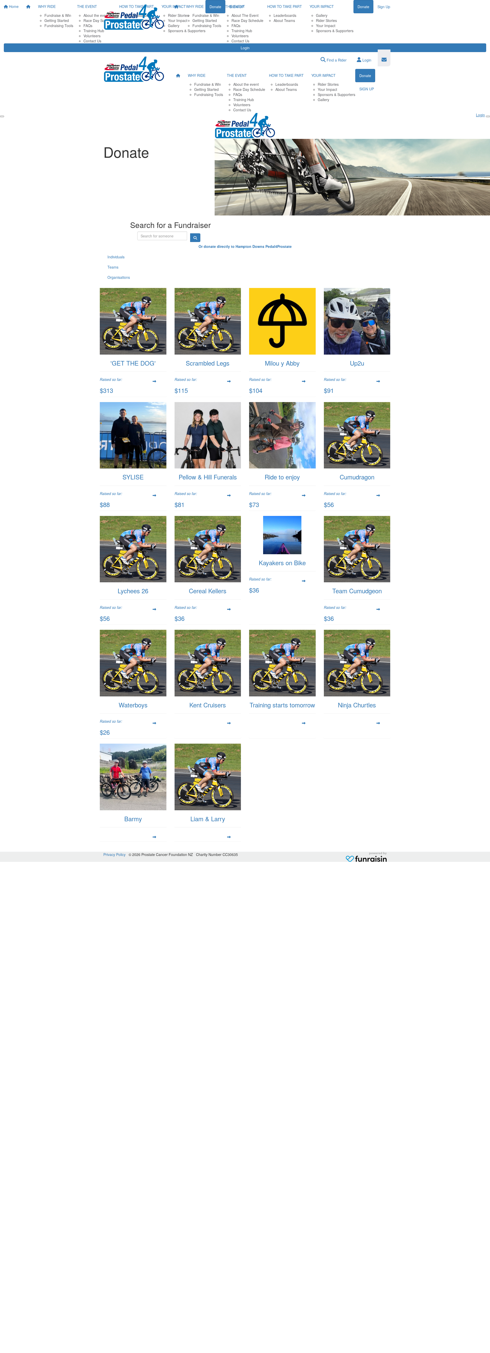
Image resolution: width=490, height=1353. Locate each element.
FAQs (235, 25)
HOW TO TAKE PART (284, 6)
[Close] (488, 116)
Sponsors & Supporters (334, 30)
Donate (363, 6)
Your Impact (325, 25)
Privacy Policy (114, 854)
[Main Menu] (2, 116)
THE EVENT (235, 6)
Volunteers (240, 35)
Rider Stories (326, 20)
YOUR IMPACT (322, 6)
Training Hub (241, 30)
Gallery (321, 15)
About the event (246, 84)
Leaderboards (285, 15)
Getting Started (204, 20)
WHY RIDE (195, 6)
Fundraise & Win (205, 15)
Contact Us (240, 40)
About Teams (284, 20)
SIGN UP (366, 88)
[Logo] (134, 17)
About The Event (245, 15)
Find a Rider (336, 60)
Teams (112, 267)
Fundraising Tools (206, 25)
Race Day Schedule (247, 20)
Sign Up (383, 6)
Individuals (116, 256)
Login (245, 47)
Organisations (118, 277)
